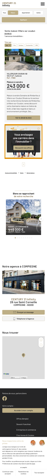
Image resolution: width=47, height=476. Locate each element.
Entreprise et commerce (26, 430)
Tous (4, 12)
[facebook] (4, 398)
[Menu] (43, 3)
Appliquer (23, 20)
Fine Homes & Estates (25, 435)
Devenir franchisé (23, 424)
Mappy (24, 378)
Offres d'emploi (22, 419)
